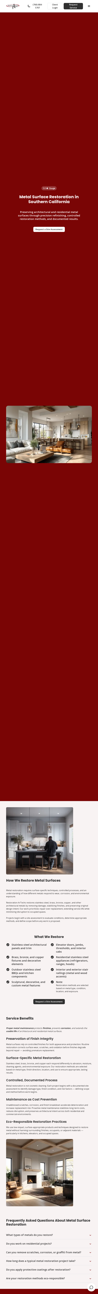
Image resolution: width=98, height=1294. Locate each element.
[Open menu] (89, 6)
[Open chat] (91, 1287)
